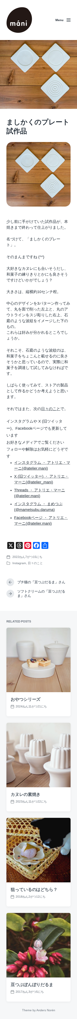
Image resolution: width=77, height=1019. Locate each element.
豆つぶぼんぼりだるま (32, 984)
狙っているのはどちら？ (34, 889)
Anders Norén (45, 1010)
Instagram (19, 563)
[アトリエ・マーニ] (19, 20)
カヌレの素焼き (25, 794)
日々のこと (50, 409)
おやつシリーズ (25, 699)
